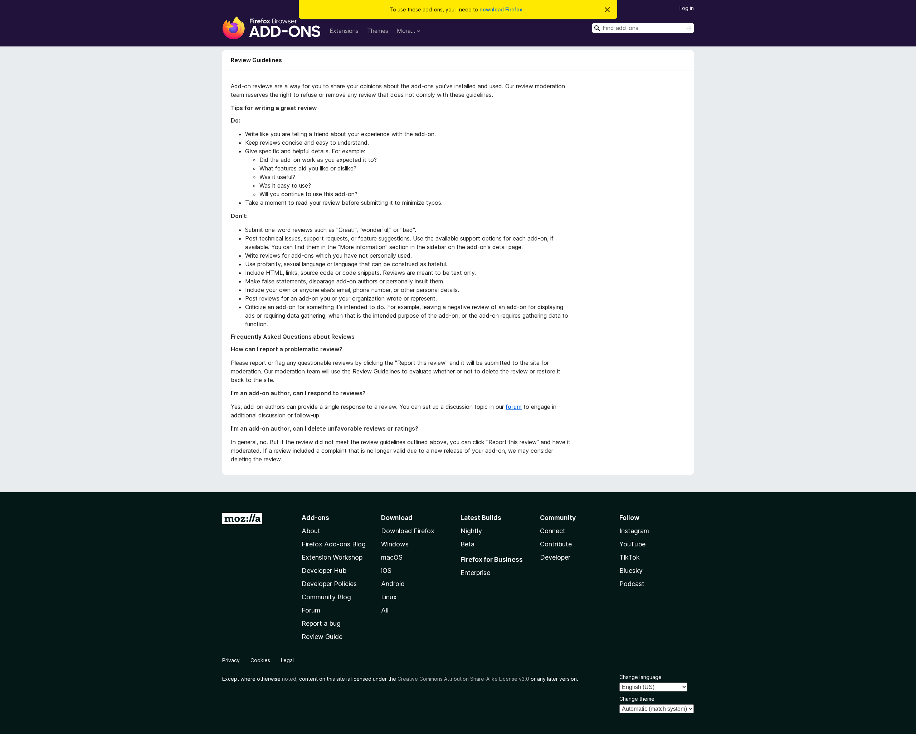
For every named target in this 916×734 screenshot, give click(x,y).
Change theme (636, 699)
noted (289, 679)
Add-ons (315, 517)
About (311, 531)
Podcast (631, 583)
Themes (377, 30)
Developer (555, 557)
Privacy (231, 660)
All (385, 610)
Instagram (634, 531)
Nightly (471, 531)
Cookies (260, 660)
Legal (287, 660)
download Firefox (500, 9)
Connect (552, 531)
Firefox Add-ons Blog (334, 544)
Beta (467, 544)
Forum (311, 610)
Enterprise (475, 572)
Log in (686, 8)
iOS (386, 570)
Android (393, 583)
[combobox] (643, 28)
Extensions (344, 30)
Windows (395, 544)
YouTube (632, 544)
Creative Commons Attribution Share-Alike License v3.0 (463, 679)
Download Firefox (407, 531)
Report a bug (321, 623)
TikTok (629, 557)
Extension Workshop (332, 557)
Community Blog (326, 597)
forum (514, 406)
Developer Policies (329, 583)
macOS (392, 557)
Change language (640, 677)
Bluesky (631, 570)
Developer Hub (324, 570)
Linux (389, 597)
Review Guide (322, 636)
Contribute (556, 544)
